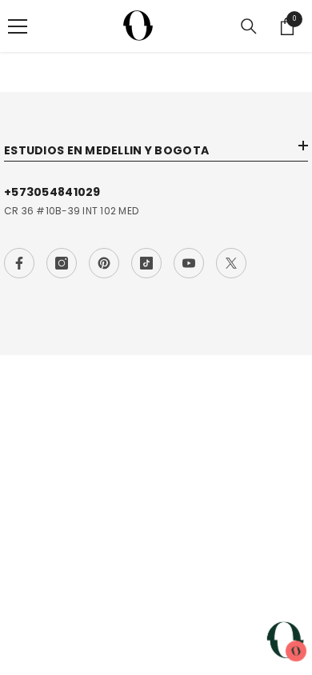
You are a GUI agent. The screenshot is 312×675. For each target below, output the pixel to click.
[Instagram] (61, 263)
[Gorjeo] (231, 263)
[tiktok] (146, 263)
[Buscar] (248, 26)
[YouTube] (189, 263)
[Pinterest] (104, 263)
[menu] (17, 26)
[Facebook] (19, 263)
